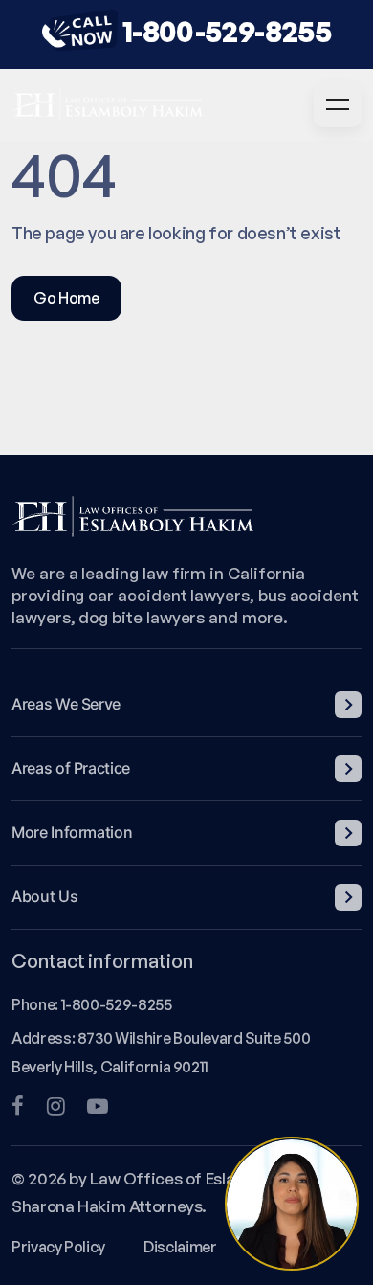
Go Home (66, 297)
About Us (44, 896)
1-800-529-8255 (226, 31)
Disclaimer (179, 1246)
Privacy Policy (58, 1246)
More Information (71, 832)
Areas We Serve (66, 703)
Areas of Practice (70, 768)
